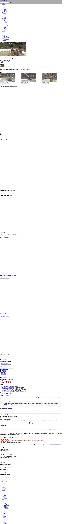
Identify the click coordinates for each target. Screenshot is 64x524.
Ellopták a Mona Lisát (5, 386)
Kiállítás (6, 506)
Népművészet (5, 26)
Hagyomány (5, 10)
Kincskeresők (3, 372)
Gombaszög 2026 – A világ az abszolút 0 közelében (8, 356)
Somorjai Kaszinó (3, 371)
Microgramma (7, 454)
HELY (4, 514)
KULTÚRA (3, 19)
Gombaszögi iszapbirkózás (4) (24, 82)
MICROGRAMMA (5, 477)
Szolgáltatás (4, 479)
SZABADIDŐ (3, 35)
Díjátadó (4, 8)
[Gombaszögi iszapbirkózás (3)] (51, 77)
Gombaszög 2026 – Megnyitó (4, 316)
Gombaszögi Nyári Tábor (8, 86)
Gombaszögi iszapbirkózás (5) (4, 82)
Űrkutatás (4, 40)
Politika (4, 517)
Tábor (4, 61)
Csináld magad (5, 36)
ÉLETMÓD (3, 487)
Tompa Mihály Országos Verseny (6, 364)
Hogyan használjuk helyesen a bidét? (6, 408)
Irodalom (4, 20)
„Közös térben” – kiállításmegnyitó (7, 390)
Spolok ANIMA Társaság (8, 452)
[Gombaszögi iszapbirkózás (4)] (31, 77)
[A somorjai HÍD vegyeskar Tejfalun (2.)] (2, 133)
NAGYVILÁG (3, 513)
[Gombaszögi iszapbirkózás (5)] (10, 77)
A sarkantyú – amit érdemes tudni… (5, 401)
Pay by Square (31, 423)
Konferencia (5, 15)
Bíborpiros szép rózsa (4, 369)
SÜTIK (3, 480)
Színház (4, 27)
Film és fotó (6, 25)
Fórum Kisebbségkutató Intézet (6, 366)
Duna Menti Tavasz (4, 367)
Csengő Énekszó (3, 365)
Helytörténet (5, 11)
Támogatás (3, 478)
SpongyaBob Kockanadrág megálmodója (8, 388)
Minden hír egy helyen (4, 363)
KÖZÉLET (3, 12)
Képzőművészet (5, 24)
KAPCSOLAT (3, 486)
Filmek (4, 512)
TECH (3, 38)
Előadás (4, 9)
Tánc (6, 28)
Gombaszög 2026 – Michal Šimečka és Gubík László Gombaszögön (10, 234)
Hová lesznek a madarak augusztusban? (8, 387)
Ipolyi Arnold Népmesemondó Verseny (7, 368)
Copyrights (3, 484)
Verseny (6, 61)
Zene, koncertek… (3, 373)
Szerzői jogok (4, 482)
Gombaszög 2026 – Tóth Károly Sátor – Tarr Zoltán (8, 275)
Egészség (4, 488)
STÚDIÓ (3, 515)
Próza (6, 22)
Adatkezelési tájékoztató (5, 481)
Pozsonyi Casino (3, 370)
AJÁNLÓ (3, 499)
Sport (4, 489)
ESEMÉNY (3, 7)
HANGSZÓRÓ (7, 23)
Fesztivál (4, 511)
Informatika (5, 41)
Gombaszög (2, 86)
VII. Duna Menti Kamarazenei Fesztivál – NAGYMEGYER (10, 389)
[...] (11, 404)
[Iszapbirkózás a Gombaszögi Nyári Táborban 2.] (2, 232)
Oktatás (4, 14)
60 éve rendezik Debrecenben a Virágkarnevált (9, 391)
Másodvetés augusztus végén (5, 395)
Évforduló (4, 13)
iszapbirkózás (15, 86)
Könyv (6, 21)
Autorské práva (4, 483)
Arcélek (4, 516)
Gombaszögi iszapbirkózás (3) (45, 82)
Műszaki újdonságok (6, 39)
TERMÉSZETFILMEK (6, 37)
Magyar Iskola (4, 384)
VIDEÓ (9, 61)
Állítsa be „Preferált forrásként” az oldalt (6, 379)
